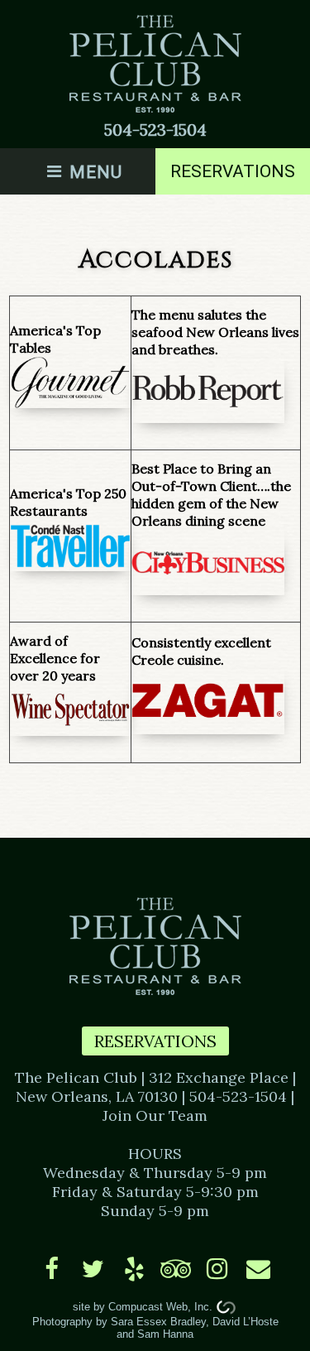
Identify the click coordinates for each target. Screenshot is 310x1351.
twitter (93, 1268)
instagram (217, 1268)
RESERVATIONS (155, 1041)
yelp (134, 1268)
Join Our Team (155, 1115)
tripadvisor (176, 1268)
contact (258, 1268)
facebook (52, 1268)
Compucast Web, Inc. (160, 1307)
